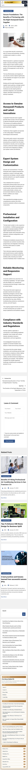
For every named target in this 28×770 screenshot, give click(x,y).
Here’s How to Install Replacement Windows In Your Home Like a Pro (14, 736)
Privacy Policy (5, 692)
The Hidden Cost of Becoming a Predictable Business (12, 709)
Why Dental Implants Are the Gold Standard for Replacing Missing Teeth (13, 713)
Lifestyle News (5, 751)
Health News (5, 756)
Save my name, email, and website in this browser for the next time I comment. (14, 435)
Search (4, 611)
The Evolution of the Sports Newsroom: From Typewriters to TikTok (14, 389)
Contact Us (5, 689)
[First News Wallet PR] (2, 2)
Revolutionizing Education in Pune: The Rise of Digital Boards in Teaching (14, 381)
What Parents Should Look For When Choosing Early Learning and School (13, 707)
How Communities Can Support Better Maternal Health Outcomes (13, 720)
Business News (8, 11)
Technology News (6, 753)
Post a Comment (9, 27)
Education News (6, 761)
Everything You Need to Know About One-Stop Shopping (13, 703)
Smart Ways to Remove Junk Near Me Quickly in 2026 (13, 729)
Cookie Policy (5, 697)
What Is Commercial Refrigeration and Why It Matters (13, 726)
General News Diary (6, 759)
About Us (4, 687)
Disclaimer (4, 694)
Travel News (5, 764)
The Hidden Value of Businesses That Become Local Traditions (12, 716)
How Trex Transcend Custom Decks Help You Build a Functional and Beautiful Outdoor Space (12, 732)
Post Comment (9, 441)
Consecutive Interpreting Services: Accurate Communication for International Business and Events (13, 661)
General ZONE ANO (6, 766)
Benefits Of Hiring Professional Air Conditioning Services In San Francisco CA (13, 482)
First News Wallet (9, 2)
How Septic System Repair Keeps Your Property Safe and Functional (13, 739)
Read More (4, 498)
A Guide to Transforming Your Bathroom (10, 742)
